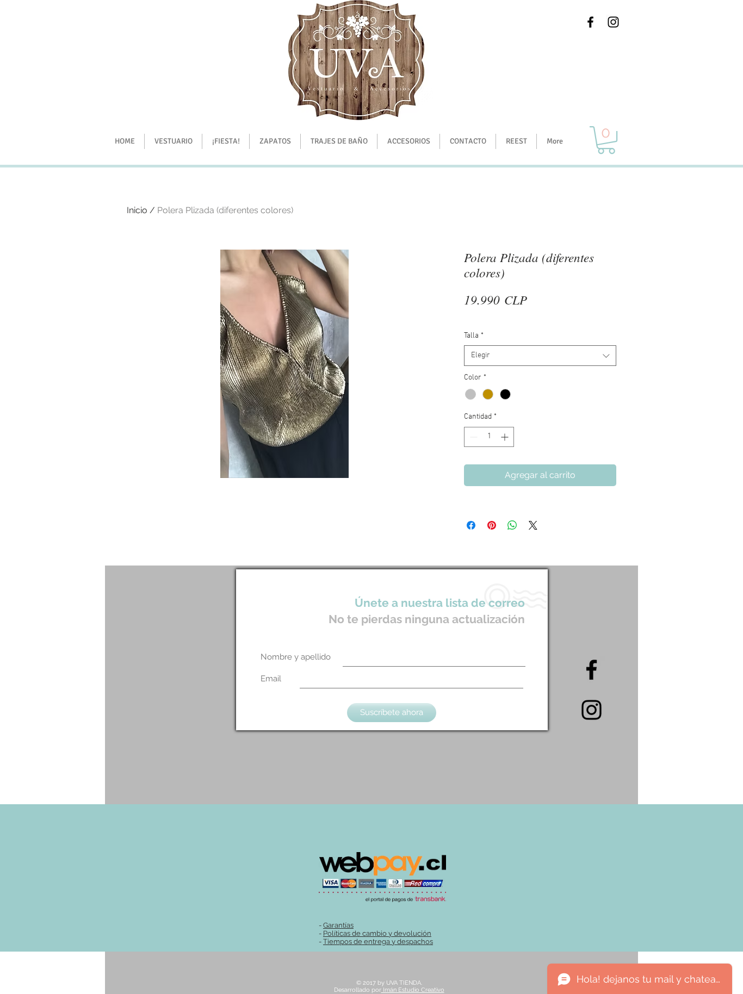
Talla (474, 335)
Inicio (137, 210)
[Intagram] (591, 710)
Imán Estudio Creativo (412, 989)
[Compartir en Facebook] (471, 525)
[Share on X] (533, 525)
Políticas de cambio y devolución (377, 933)
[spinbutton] (489, 436)
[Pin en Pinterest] (491, 525)
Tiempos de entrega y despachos (378, 941)
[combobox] (540, 355)
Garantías (338, 925)
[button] (225, 141)
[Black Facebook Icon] (590, 22)
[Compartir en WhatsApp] (512, 525)
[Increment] (505, 436)
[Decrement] (472, 436)
